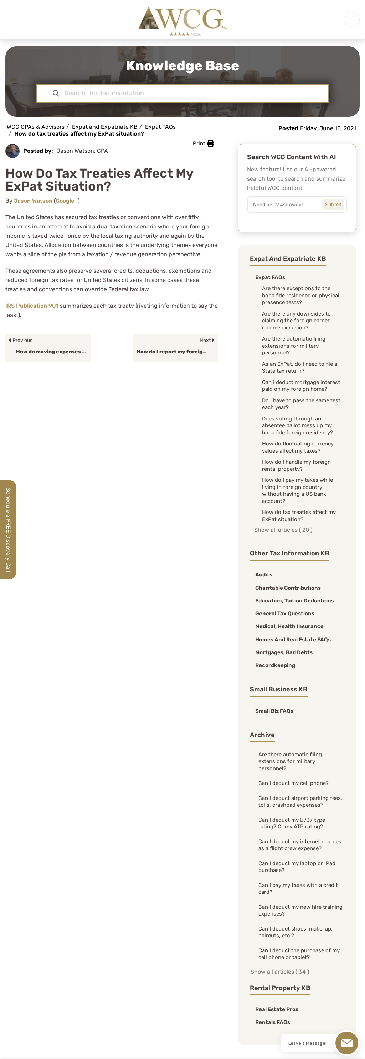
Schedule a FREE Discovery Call (8, 529)
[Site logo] (182, 19)
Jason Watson (33, 200)
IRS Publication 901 (31, 305)
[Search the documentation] (56, 93)
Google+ (67, 200)
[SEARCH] (338, 203)
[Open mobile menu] (352, 19)
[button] (203, 143)
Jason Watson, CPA (82, 150)
